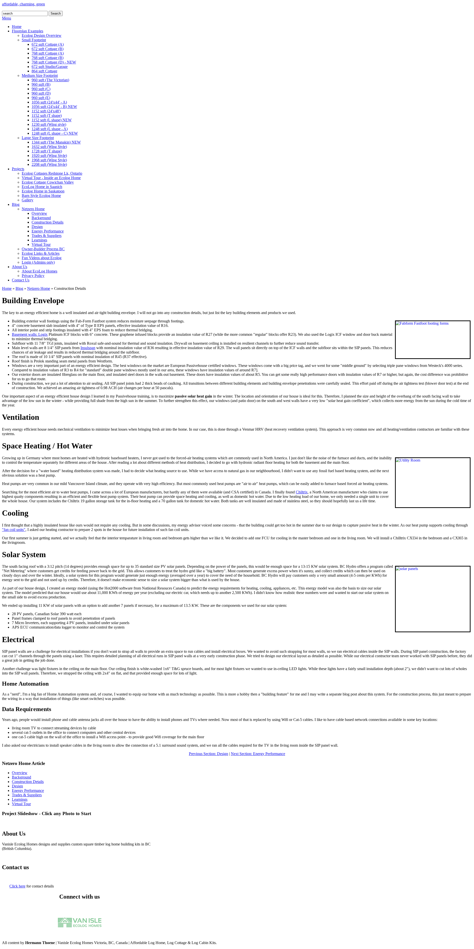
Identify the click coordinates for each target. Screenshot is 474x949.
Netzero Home (38, 288)
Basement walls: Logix (30, 334)
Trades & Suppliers (27, 795)
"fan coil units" (13, 529)
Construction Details (28, 782)
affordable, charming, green (23, 4)
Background (21, 777)
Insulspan (87, 348)
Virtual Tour (21, 804)
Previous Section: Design (208, 754)
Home (7, 288)
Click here (17, 886)
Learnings (19, 799)
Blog (19, 288)
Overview (19, 773)
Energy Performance (28, 790)
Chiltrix (302, 492)
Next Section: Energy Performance (258, 754)
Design (17, 786)
